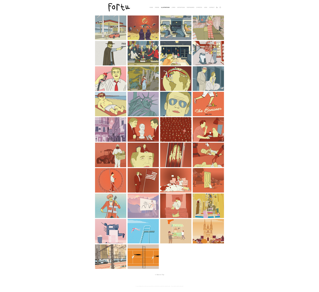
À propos (199, 7)
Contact (211, 7)
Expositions (181, 7)
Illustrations (165, 7)
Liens (205, 7)
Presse (157, 7)
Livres (173, 7)
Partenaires (190, 7)
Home (151, 7)
